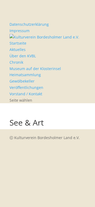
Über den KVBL (23, 55)
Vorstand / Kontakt (26, 93)
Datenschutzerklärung (29, 24)
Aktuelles (18, 49)
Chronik (16, 62)
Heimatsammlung (25, 74)
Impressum (20, 30)
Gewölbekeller (22, 81)
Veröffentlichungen (26, 87)
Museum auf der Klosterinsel (35, 68)
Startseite (18, 43)
